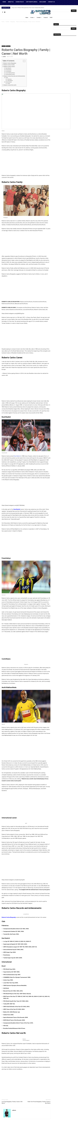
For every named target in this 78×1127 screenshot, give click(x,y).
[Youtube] (5, 12)
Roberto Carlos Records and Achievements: (14, 76)
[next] (75, 8)
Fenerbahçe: (8, 69)
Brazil (9, 83)
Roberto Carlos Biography (9, 917)
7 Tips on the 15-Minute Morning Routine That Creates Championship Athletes (27, 7)
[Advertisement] (26, 34)
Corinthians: (8, 71)
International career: (10, 74)
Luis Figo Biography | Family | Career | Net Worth (12, 1102)
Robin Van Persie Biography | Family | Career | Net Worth (39, 1102)
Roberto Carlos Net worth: (10, 85)
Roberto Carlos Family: (9, 64)
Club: (7, 77)
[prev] (73, 8)
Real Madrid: (8, 68)
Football (7, 21)
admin (4, 56)
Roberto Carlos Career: (9, 66)
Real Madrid (17, 456)
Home (3, 21)
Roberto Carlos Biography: (9, 63)
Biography (13, 21)
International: (9, 82)
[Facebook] (3, 12)
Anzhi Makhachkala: (10, 72)
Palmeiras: (10, 79)
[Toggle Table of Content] (23, 61)
